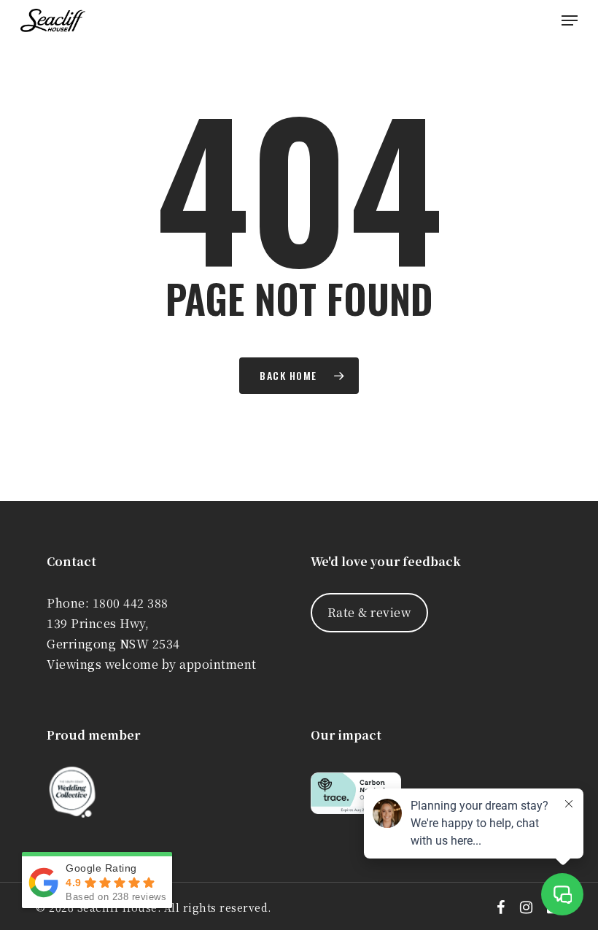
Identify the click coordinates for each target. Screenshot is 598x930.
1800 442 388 (130, 602)
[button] (570, 20)
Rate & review (369, 612)
